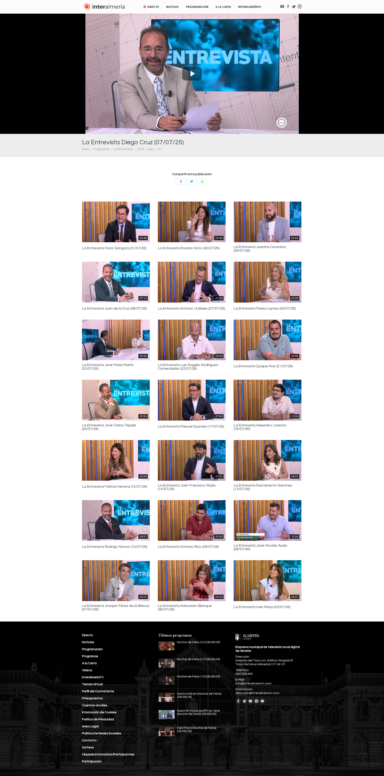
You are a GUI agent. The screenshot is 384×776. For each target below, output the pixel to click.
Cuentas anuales (94, 705)
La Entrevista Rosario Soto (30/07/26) (189, 248)
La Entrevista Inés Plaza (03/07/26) (262, 607)
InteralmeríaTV (93, 677)
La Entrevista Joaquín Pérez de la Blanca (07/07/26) (115, 607)
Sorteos (88, 747)
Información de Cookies (99, 712)
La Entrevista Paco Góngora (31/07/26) (114, 248)
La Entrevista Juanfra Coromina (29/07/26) (260, 248)
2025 (140, 149)
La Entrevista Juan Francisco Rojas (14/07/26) (187, 487)
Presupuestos (92, 698)
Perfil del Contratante (98, 691)
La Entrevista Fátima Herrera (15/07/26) (114, 486)
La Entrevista (123, 149)
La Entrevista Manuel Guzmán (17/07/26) (191, 426)
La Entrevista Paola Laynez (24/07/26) (265, 308)
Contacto (89, 740)
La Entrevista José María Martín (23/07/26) (108, 366)
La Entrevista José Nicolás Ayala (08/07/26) (260, 547)
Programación (92, 649)
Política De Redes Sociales (101, 733)
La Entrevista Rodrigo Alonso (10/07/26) (114, 547)
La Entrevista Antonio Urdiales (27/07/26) (191, 308)
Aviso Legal (90, 726)
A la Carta (89, 663)
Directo (87, 635)
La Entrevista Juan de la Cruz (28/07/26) (114, 308)
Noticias (88, 642)
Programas (101, 149)
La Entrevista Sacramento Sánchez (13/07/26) (263, 487)
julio (151, 149)
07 (159, 149)
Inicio (85, 149)
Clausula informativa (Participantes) (108, 754)
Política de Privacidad (98, 719)
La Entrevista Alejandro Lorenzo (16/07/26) (260, 427)
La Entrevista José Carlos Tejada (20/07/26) (109, 427)
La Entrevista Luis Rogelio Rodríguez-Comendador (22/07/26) (188, 366)
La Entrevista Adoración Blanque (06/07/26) (185, 607)
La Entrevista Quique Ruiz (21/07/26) (263, 366)
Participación (92, 761)
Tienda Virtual (92, 684)
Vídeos (87, 670)
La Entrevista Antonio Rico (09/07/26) (188, 547)
